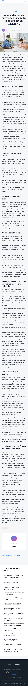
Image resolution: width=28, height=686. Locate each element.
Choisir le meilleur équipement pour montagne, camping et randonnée (14, 624)
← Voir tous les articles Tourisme (11, 555)
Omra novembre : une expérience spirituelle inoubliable (13, 645)
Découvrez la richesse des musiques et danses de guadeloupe (14, 634)
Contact (19, 677)
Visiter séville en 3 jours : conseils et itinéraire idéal (13, 609)
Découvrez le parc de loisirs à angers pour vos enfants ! (14, 598)
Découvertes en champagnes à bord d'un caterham (13, 619)
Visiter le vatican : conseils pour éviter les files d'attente (14, 614)
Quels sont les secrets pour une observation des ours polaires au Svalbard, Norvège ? (12, 587)
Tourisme (8, 6)
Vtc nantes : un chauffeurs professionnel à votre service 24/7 (13, 640)
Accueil (3, 6)
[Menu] (24, 1)
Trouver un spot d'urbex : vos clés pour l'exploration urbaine (13, 650)
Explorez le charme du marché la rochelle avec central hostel (13, 581)
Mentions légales (11, 677)
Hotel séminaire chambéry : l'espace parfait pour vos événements (13, 576)
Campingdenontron (14, 664)
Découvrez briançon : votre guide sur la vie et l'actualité (14, 593)
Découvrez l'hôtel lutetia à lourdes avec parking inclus (13, 629)
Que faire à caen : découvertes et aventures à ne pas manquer (12, 603)
